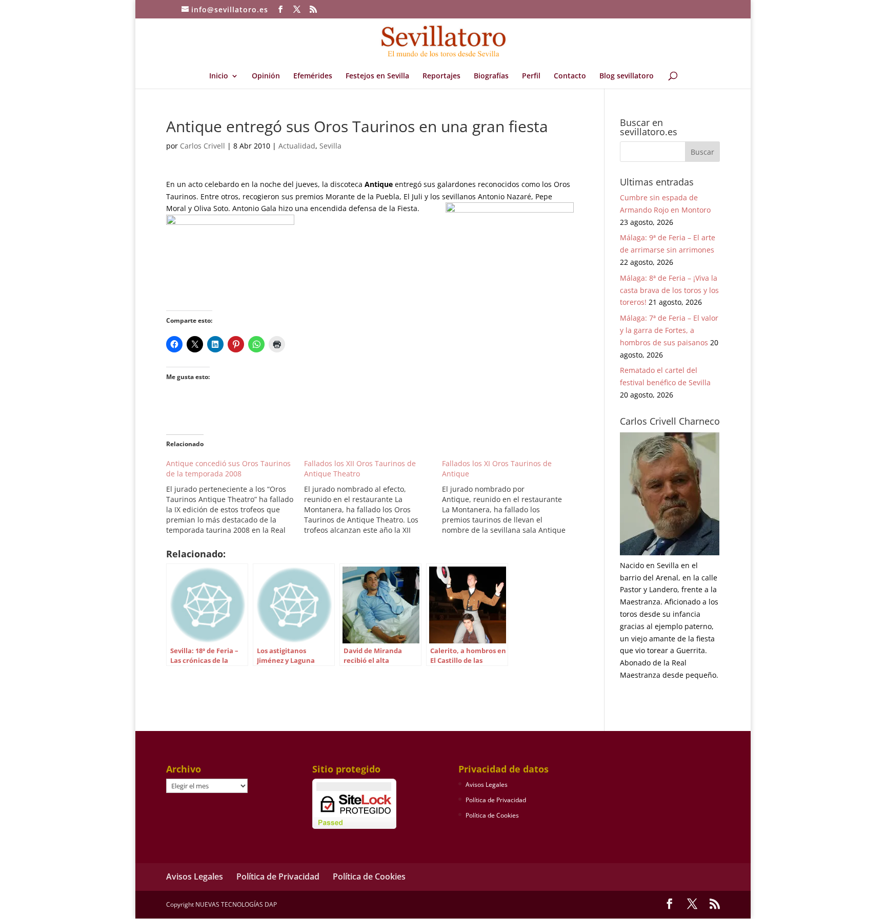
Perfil (531, 76)
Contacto (570, 76)
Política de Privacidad (496, 800)
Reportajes (441, 76)
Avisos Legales (487, 784)
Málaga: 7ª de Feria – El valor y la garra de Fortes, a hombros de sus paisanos (669, 330)
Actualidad (296, 146)
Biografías (491, 76)
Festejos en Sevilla (377, 76)
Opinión (266, 76)
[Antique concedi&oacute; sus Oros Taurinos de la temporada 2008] (235, 496)
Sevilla (330, 146)
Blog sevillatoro (626, 76)
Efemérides (312, 76)
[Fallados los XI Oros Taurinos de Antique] (511, 496)
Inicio (218, 76)
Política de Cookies (492, 815)
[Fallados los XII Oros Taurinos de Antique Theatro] (373, 496)
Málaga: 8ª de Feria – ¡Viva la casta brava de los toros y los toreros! (669, 290)
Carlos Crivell (202, 146)
